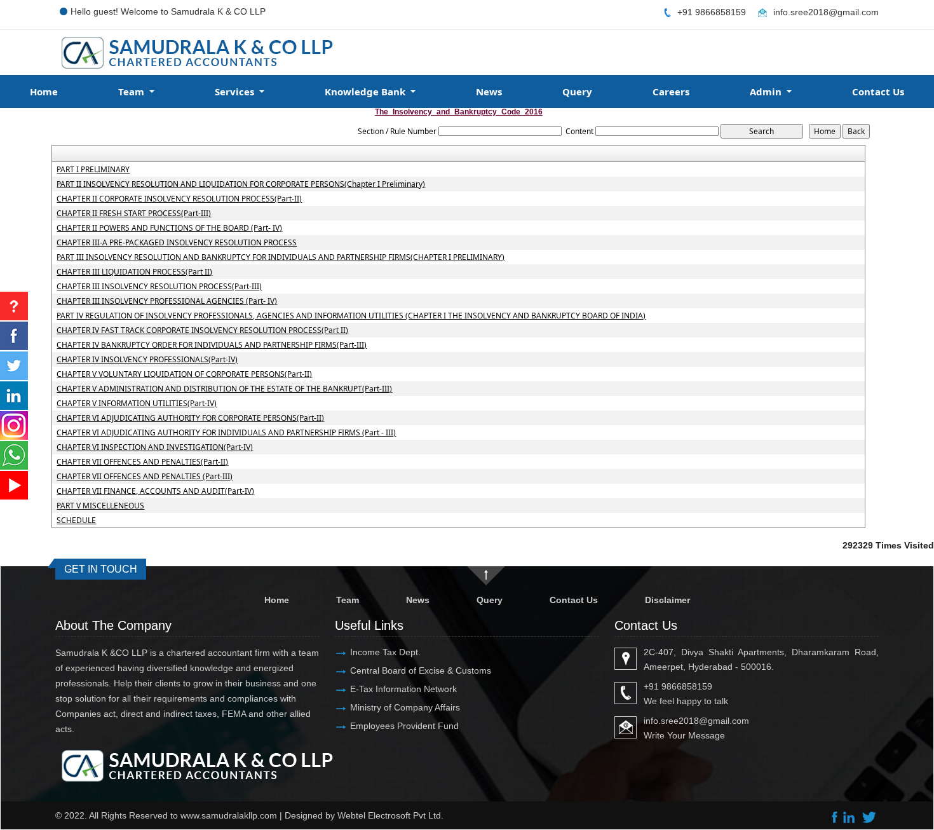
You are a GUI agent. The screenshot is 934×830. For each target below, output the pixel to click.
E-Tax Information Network (403, 689)
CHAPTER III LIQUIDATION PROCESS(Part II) (134, 272)
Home (44, 91)
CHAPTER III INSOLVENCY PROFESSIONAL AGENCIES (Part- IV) (167, 301)
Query (577, 91)
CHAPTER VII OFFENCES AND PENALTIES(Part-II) (142, 462)
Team (347, 600)
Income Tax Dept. (385, 652)
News (489, 91)
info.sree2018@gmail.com (826, 12)
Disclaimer (667, 600)
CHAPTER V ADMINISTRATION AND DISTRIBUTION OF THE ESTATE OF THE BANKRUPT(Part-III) (224, 389)
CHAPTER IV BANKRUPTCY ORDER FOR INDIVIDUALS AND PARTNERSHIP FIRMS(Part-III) (212, 345)
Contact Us (878, 91)
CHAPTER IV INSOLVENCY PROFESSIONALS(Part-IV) (147, 360)
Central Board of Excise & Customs (420, 670)
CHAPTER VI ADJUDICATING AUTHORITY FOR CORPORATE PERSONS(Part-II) (190, 418)
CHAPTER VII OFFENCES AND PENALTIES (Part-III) (145, 477)
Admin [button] (767, 91)
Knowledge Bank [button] (366, 91)
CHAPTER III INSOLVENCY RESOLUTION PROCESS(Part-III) (159, 287)
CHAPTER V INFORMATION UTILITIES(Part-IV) (137, 403)
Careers (671, 91)
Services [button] (236, 91)
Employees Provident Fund (404, 726)
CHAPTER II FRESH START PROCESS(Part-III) (134, 213)
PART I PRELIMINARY (93, 170)
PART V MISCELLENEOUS (100, 506)
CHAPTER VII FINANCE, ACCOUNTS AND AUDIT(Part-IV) (155, 491)
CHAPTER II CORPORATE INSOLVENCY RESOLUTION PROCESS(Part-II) (179, 199)
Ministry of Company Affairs (405, 707)
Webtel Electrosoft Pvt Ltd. (390, 815)
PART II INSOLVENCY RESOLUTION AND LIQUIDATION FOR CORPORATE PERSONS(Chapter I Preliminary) (241, 184)
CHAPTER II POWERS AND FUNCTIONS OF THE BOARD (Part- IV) (169, 228)
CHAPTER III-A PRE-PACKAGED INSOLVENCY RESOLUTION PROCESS (177, 243)
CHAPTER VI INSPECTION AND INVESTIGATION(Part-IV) (155, 447)
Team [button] (132, 91)
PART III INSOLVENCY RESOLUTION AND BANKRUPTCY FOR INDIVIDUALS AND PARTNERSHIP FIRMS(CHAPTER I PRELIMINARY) (280, 257)
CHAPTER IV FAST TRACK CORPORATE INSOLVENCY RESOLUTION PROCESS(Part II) (202, 330)
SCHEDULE (76, 520)
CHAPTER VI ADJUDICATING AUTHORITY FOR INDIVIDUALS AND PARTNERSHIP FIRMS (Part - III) (226, 433)
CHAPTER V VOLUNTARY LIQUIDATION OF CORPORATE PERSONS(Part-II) (184, 374)
